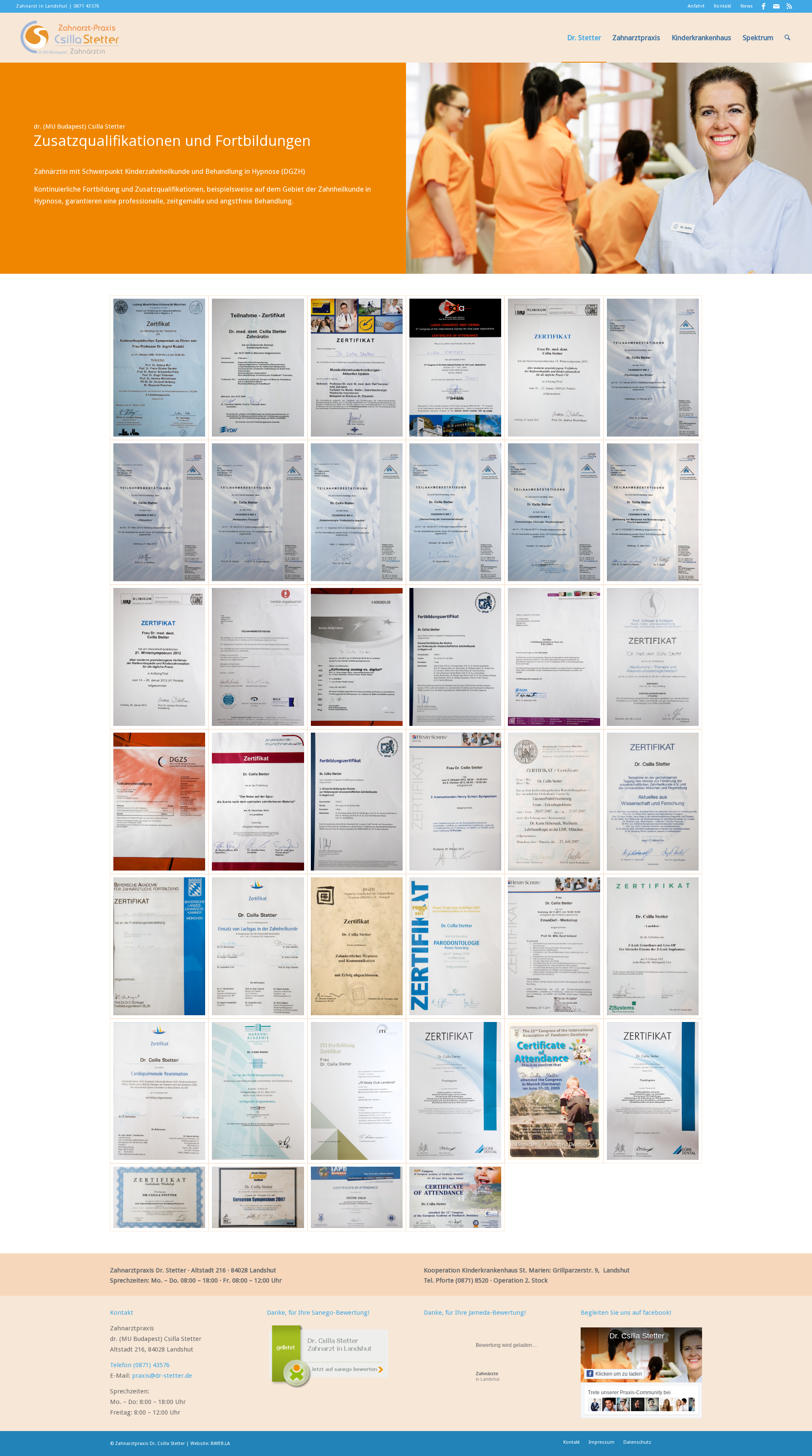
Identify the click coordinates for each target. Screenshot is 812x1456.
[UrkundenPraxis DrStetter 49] (257, 1197)
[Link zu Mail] (777, 6)
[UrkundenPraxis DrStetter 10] (257, 1091)
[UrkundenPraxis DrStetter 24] (653, 801)
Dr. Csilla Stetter (636, 1336)
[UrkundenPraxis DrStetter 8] (455, 1091)
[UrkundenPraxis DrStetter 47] (257, 367)
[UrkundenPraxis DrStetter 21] (257, 946)
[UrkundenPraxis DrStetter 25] (554, 801)
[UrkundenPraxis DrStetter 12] (653, 946)
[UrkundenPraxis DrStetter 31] (653, 657)
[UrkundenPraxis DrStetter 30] (159, 801)
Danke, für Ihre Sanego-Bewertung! (318, 1312)
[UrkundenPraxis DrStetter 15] (455, 946)
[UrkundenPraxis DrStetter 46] (356, 367)
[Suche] (787, 37)
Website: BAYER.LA (210, 1443)
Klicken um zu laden (618, 1374)
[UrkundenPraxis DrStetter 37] (653, 512)
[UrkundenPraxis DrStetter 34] (356, 657)
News (747, 6)
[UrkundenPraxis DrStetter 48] (159, 367)
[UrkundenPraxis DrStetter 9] (356, 1091)
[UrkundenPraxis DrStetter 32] (554, 657)
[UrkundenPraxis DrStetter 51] (455, 1197)
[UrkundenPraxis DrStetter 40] (356, 512)
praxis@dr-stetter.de (162, 1375)
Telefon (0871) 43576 (140, 1365)
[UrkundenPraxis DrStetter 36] (159, 657)
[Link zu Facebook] (764, 6)
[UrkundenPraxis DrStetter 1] (653, 1091)
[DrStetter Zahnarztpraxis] (69, 37)
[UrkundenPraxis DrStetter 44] (554, 367)
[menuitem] (696, 6)
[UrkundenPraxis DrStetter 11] (159, 1091)
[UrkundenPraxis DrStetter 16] (356, 1197)
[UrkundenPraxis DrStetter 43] (653, 367)
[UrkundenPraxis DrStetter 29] (257, 801)
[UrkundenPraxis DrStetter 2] (554, 1091)
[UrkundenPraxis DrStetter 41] (257, 512)
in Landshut (487, 1376)
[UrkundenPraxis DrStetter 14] (554, 946)
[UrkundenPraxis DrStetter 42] (159, 512)
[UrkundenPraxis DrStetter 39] (455, 512)
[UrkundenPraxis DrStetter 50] (159, 1197)
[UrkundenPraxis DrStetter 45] (455, 367)
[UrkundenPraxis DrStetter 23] (159, 946)
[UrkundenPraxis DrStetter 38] (554, 512)
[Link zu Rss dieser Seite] (789, 6)
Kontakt (723, 6)
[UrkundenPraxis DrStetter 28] (356, 801)
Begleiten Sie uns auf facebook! (626, 1312)
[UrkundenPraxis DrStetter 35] (257, 657)
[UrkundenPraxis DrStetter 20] (356, 946)
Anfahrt (696, 6)
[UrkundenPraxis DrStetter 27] (455, 801)
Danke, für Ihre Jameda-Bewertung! (475, 1312)
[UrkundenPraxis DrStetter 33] (455, 657)
